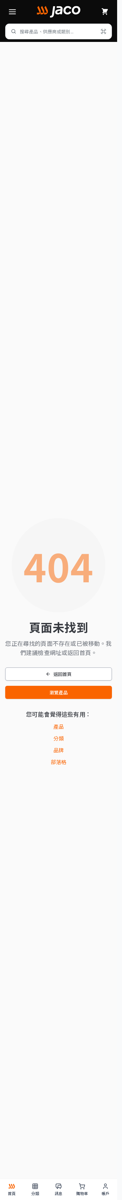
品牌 (58, 750)
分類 (58, 738)
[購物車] (105, 12)
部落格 (58, 762)
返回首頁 (62, 674)
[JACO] (58, 12)
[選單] (12, 12)
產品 (58, 726)
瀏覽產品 (58, 692)
